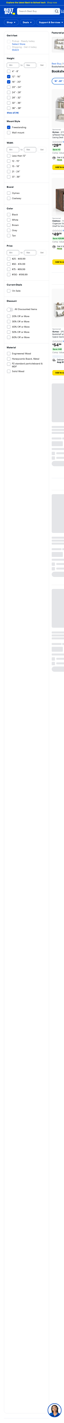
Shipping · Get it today (24, 47)
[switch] (10, 310)
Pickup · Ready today (23, 41)
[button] (11, 22)
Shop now (52, 2)
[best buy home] (9, 11)
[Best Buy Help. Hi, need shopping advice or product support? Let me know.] (55, 1410)
